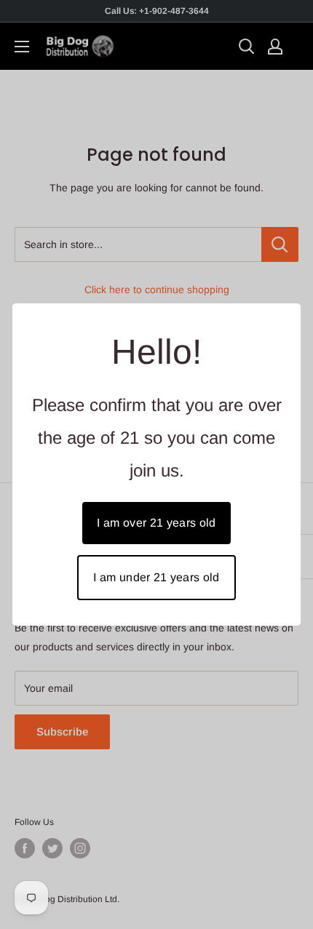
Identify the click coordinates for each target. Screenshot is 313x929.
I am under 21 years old (156, 577)
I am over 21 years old (156, 523)
